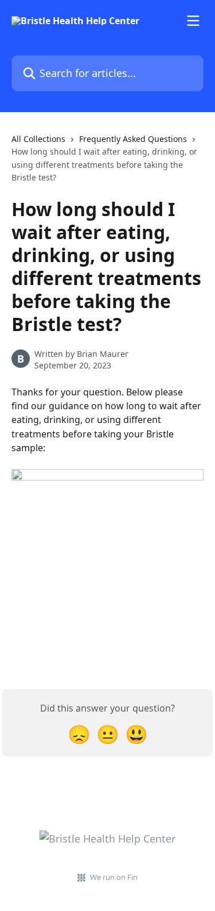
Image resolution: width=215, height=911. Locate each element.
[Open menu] (193, 21)
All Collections (38, 138)
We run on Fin (114, 877)
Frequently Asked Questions (133, 138)
